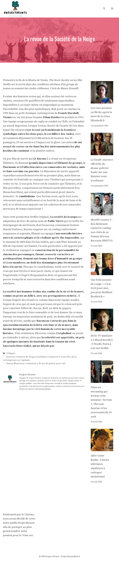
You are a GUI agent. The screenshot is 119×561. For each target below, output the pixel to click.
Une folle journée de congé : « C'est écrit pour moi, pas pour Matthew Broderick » (101, 288)
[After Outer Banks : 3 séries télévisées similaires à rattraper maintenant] (102, 449)
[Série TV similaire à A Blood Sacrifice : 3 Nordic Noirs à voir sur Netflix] (102, 329)
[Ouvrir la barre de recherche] (104, 9)
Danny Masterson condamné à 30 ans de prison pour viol (35, 363)
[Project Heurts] (15, 8)
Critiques (10, 353)
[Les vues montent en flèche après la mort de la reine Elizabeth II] (102, 101)
